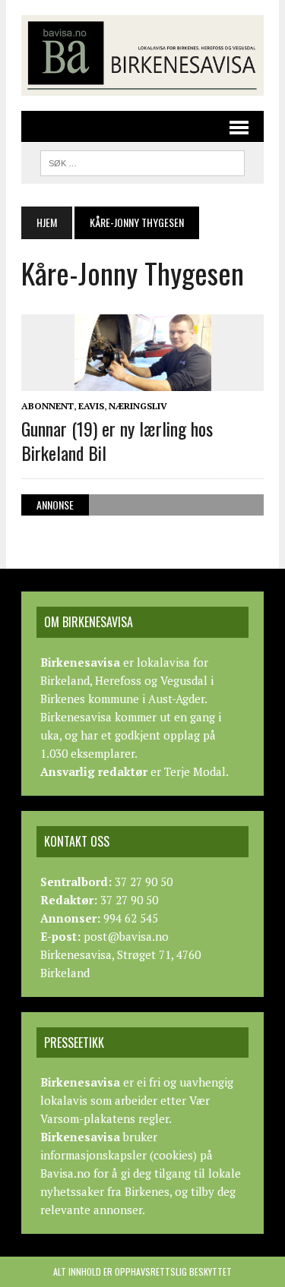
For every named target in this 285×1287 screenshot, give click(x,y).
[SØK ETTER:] (142, 161)
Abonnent (47, 406)
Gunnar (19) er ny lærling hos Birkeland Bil (117, 440)
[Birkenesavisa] (142, 55)
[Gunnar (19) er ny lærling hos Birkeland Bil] (142, 381)
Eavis (91, 406)
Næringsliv (138, 406)
